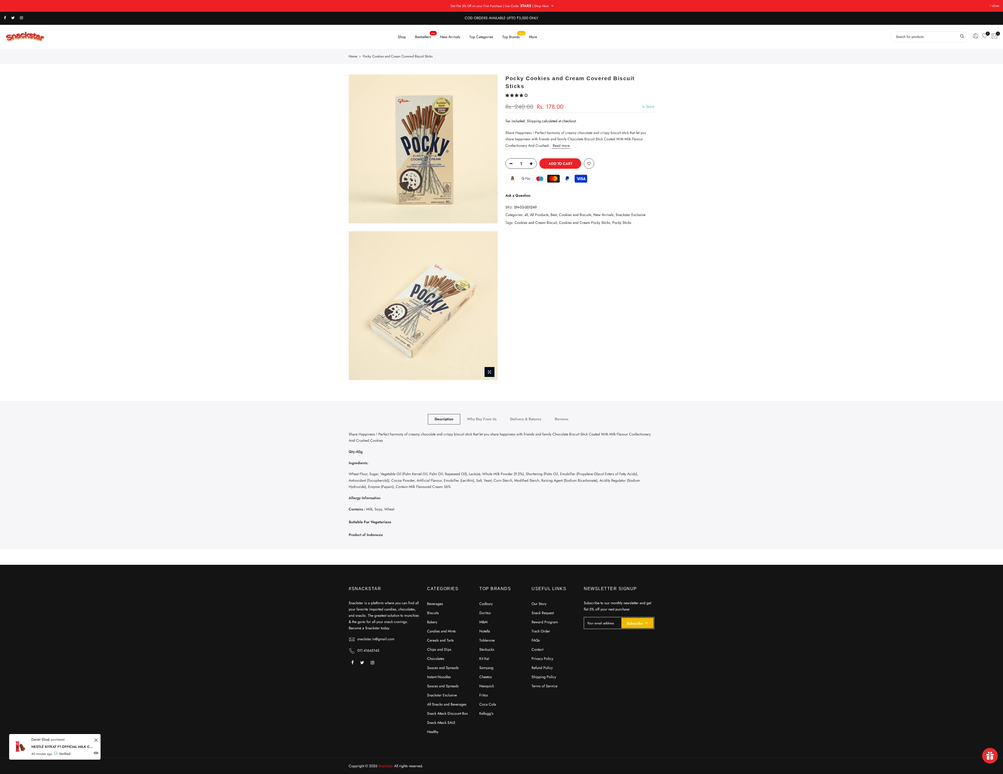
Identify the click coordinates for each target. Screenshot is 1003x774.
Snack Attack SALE (441, 722)
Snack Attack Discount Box (447, 713)
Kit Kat (484, 658)
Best (554, 214)
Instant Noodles (439, 676)
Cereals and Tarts (440, 640)
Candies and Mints (441, 631)
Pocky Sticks (621, 222)
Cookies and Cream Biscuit (536, 222)
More (533, 36)
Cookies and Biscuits (575, 214)
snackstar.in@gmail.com (375, 639)
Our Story (539, 603)
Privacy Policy (542, 658)
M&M (483, 622)
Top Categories (481, 36)
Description (444, 419)
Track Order (541, 631)
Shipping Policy (544, 676)
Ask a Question (517, 195)
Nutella (484, 631)
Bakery (432, 622)
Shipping (534, 121)
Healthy (432, 731)
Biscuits (433, 612)
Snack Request (543, 612)
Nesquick (486, 686)
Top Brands (513, 35)
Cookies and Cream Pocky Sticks (584, 222)
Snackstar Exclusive (630, 214)
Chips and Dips (439, 649)
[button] (517, 95)
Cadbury (486, 603)
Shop (402, 36)
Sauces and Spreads (443, 667)
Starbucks (486, 649)
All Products (539, 214)
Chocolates (435, 658)
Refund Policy (542, 667)
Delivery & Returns (525, 419)
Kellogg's (486, 713)
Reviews (561, 419)
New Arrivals (450, 36)
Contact (537, 649)
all (526, 214)
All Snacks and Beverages (446, 704)
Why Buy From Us (482, 419)
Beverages (435, 603)
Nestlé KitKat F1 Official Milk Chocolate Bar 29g (62, 746)
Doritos (485, 612)
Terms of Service (544, 686)
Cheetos (485, 676)
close (995, 5)
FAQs (536, 640)
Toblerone (487, 640)
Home (353, 56)
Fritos (483, 695)
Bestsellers (425, 35)
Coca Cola (487, 704)
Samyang (486, 667)
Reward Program (545, 622)
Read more (561, 145)
